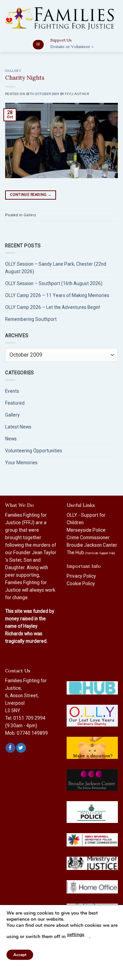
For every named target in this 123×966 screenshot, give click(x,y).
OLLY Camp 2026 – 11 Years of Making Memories (57, 295)
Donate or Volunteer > (72, 46)
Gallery (13, 70)
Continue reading (30, 194)
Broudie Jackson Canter (92, 545)
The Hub (91, 552)
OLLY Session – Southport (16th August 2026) (53, 283)
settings (75, 934)
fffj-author (77, 94)
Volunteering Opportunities (33, 450)
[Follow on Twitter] (21, 748)
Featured (15, 403)
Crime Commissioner (88, 537)
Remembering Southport (31, 319)
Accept (19, 954)
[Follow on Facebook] (10, 748)
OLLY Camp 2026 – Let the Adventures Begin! (52, 307)
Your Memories (21, 462)
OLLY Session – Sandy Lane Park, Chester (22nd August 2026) (55, 267)
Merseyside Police (86, 530)
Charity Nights (24, 77)
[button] (38, 44)
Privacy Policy (81, 576)
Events (12, 391)
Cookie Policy (81, 583)
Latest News (18, 427)
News (11, 438)
